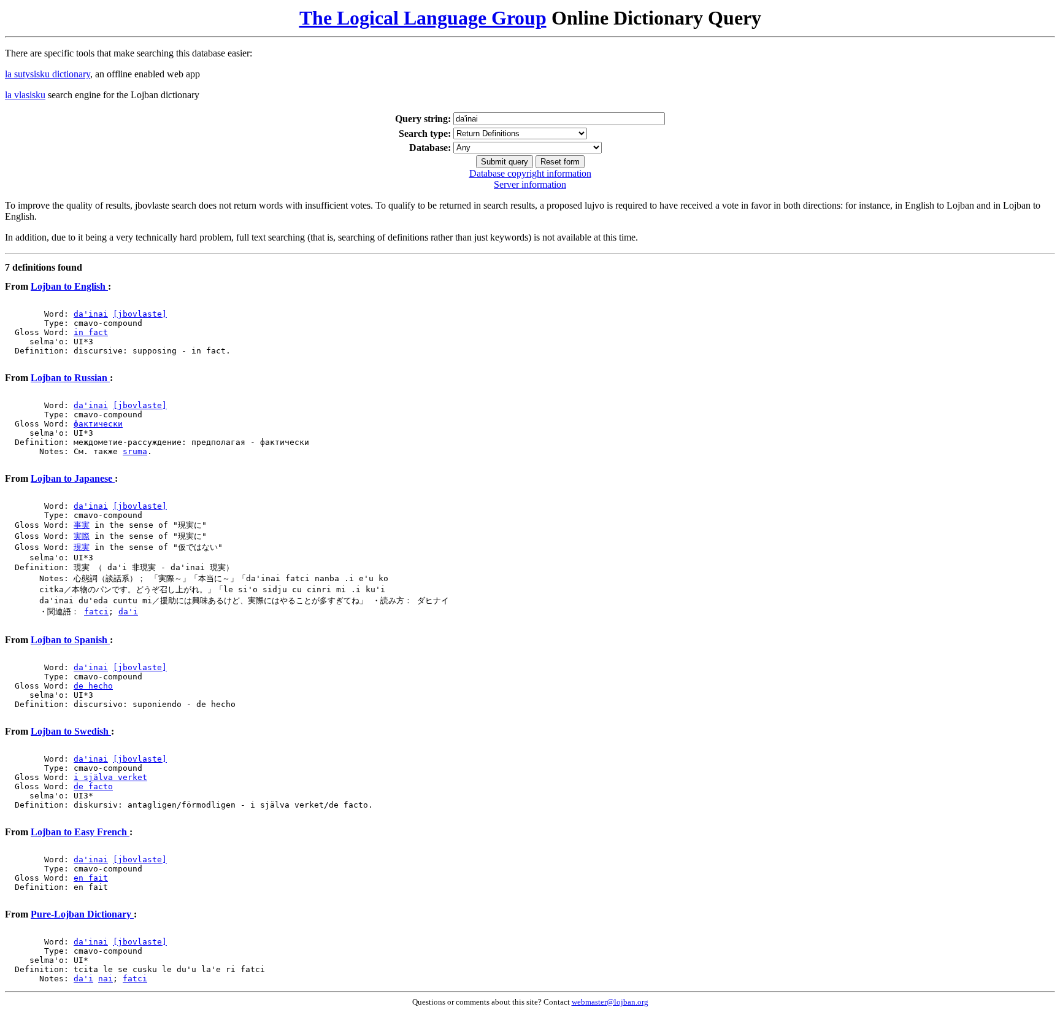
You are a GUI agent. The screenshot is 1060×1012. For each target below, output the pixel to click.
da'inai (91, 314)
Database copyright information (530, 173)
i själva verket (110, 777)
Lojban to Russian (70, 378)
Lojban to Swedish (71, 731)
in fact (91, 332)
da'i (128, 611)
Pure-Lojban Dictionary (82, 914)
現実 (82, 547)
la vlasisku (25, 95)
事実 (82, 525)
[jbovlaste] (140, 314)
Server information (530, 184)
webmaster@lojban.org (610, 1001)
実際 (82, 536)
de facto (93, 786)
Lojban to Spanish (70, 640)
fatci (96, 611)
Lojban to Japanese (73, 478)
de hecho (93, 685)
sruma (135, 451)
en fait (91, 878)
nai (105, 978)
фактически (98, 423)
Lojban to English (69, 286)
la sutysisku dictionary (47, 74)
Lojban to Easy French (80, 832)
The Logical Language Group (423, 18)
